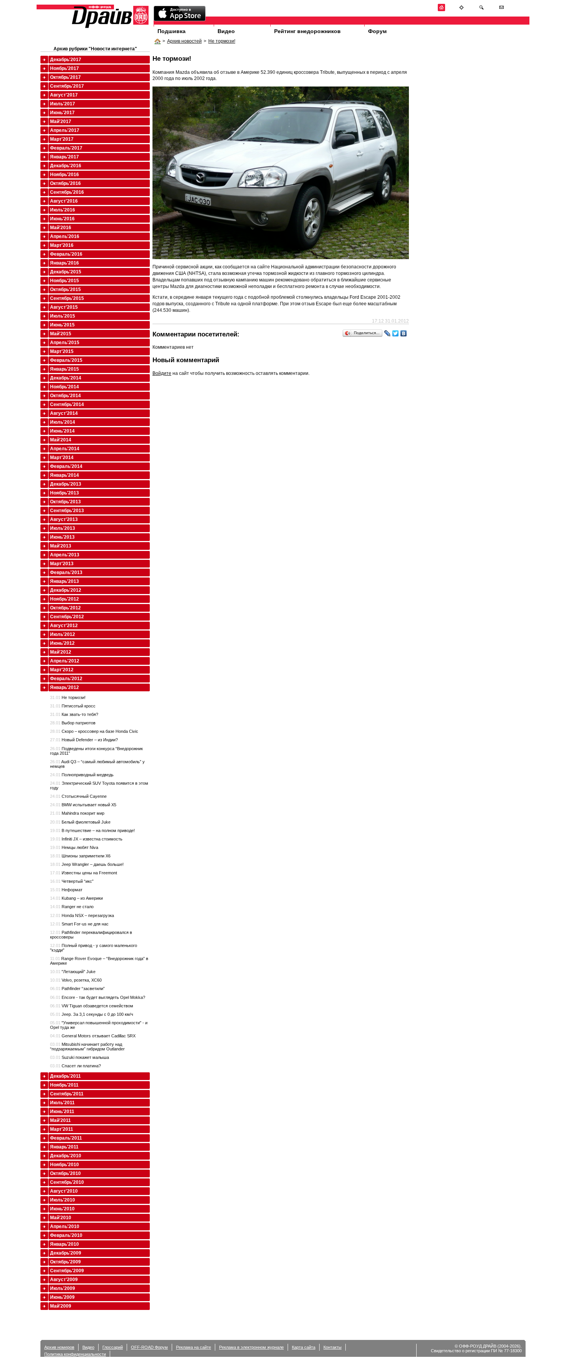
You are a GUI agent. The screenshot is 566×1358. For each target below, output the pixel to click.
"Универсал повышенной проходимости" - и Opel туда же (98, 1025)
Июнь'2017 (62, 112)
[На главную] (441, 10)
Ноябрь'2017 (64, 68)
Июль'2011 (62, 1102)
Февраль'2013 (66, 572)
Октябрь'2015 (65, 289)
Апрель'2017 (64, 130)
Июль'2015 (62, 316)
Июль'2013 (62, 528)
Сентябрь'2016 (67, 192)
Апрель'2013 (64, 555)
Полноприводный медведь (82, 774)
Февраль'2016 (66, 254)
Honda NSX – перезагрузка (82, 915)
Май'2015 (60, 333)
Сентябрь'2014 (67, 404)
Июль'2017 (62, 104)
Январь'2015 (64, 369)
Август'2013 (64, 519)
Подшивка (171, 31)
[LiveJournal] (387, 333)
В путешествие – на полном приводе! (92, 830)
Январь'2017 (64, 157)
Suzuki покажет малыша (79, 1057)
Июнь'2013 (62, 537)
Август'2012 (64, 625)
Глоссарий (112, 1347)
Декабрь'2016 (65, 165)
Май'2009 (60, 1306)
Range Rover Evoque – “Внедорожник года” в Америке (99, 960)
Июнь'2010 (62, 1209)
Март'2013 (62, 563)
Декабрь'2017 (65, 59)
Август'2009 (64, 1279)
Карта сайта (303, 1347)
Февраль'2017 (66, 148)
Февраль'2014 (66, 466)
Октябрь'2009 (65, 1262)
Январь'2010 (64, 1244)
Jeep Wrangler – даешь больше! (87, 864)
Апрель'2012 (64, 661)
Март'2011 (61, 1129)
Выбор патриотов (72, 723)
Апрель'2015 (64, 342)
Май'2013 (60, 546)
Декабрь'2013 (65, 484)
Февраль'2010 (66, 1235)
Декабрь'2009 (65, 1253)
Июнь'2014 (62, 431)
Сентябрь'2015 (67, 298)
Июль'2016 (62, 210)
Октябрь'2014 (65, 395)
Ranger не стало (72, 906)
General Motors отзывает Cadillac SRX (93, 1035)
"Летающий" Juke (72, 971)
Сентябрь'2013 (67, 510)
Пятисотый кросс (72, 706)
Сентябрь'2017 (67, 86)
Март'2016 (62, 245)
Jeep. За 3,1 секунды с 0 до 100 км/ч (91, 1014)
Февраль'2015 (66, 360)
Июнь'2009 (62, 1297)
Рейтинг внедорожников (307, 31)
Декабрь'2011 (65, 1076)
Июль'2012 (62, 634)
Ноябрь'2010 (64, 1164)
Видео (226, 31)
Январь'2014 (64, 475)
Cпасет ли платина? (75, 1065)
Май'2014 (60, 440)
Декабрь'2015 (65, 272)
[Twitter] (396, 333)
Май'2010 (60, 1217)
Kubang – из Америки (76, 898)
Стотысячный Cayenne (78, 796)
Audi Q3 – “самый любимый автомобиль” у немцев (97, 764)
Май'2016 (60, 227)
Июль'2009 (62, 1288)
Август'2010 (64, 1191)
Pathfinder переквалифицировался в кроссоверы (91, 934)
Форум (377, 31)
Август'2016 (64, 201)
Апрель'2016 (64, 236)
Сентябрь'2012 (67, 616)
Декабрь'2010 (65, 1155)
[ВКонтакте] (404, 333)
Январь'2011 (64, 1147)
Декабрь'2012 (65, 590)
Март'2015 (62, 351)
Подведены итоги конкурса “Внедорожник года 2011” (96, 751)
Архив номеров (59, 1347)
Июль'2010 (62, 1200)
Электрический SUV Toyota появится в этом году (99, 785)
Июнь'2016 (62, 218)
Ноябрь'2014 (64, 386)
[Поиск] (481, 10)
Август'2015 (64, 307)
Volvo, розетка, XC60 (76, 980)
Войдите (161, 373)
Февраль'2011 (66, 1138)
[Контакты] (501, 10)
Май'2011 (60, 1120)
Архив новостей (184, 41)
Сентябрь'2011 (67, 1094)
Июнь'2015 (62, 325)
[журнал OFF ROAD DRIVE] (109, 27)
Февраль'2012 (66, 678)
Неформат (66, 889)
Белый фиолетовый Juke (80, 822)
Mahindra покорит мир (77, 813)
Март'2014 (62, 457)
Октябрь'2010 (65, 1173)
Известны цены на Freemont (83, 872)
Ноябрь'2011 (64, 1085)
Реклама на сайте (193, 1347)
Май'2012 (60, 652)
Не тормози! (221, 41)
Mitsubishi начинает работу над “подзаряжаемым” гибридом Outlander (87, 1046)
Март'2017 (62, 139)
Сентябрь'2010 (67, 1182)
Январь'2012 (64, 687)
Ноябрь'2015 (64, 280)
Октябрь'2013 (65, 501)
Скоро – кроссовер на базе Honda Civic (94, 731)
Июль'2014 (62, 422)
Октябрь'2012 (65, 608)
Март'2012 (62, 669)
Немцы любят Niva (74, 847)
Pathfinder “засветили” (77, 988)
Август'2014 (64, 413)
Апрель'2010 (64, 1226)
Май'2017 (60, 121)
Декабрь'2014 (65, 378)
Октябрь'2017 (65, 77)
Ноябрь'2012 (64, 599)
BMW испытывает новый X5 (83, 804)
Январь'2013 (64, 581)
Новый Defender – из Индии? (84, 739)
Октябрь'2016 (65, 183)
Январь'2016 (64, 263)
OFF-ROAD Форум (149, 1347)
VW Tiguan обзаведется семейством (91, 1006)
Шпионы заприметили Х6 (80, 856)
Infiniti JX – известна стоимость (86, 839)
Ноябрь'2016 (64, 174)
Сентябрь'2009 (67, 1270)
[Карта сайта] (461, 10)
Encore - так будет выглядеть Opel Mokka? (97, 997)
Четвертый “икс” (72, 881)
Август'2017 (64, 95)
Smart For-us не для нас (79, 924)
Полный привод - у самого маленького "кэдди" (93, 947)
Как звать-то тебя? (74, 714)
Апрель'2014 (64, 448)
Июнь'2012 (62, 643)
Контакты (332, 1347)
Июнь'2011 (62, 1111)
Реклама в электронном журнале (251, 1347)
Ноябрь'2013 (64, 493)
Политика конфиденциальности (75, 1354)
